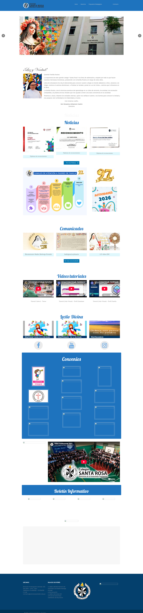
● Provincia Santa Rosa (54, 596)
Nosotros (83, 4)
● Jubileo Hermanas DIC (55, 594)
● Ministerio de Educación (55, 597)
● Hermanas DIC (52, 592)
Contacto (115, 4)
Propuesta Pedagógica (95, 4)
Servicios (107, 4)
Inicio (76, 4)
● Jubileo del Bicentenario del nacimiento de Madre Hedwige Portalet (57, 588)
